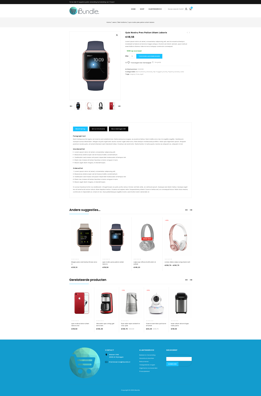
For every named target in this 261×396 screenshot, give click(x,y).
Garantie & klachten (146, 358)
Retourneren (144, 362)
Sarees (177, 72)
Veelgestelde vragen (147, 365)
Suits (182, 72)
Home (133, 9)
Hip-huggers (158, 72)
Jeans (114, 22)
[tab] (81, 129)
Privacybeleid (144, 371)
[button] (117, 35)
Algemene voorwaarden (148, 368)
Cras (137, 74)
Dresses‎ (150, 72)
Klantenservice (155, 9)
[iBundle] (84, 11)
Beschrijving (80, 129)
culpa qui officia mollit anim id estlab (187, 35)
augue (132, 74)
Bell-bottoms (122, 22)
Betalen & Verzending (147, 355)
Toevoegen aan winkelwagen (149, 56)
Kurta (165, 72)
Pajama (171, 72)
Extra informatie (98, 129)
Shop (142, 9)
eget (141, 74)
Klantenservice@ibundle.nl (119, 362)
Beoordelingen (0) (118, 129)
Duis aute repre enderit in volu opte (189, 35)
